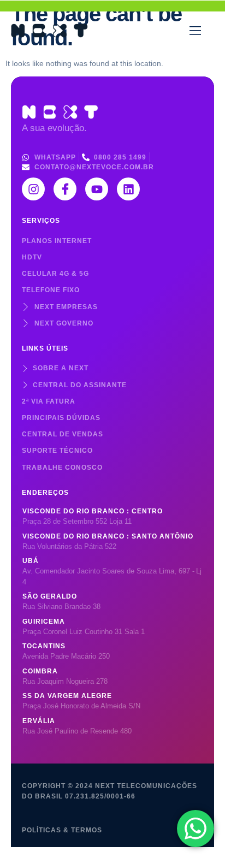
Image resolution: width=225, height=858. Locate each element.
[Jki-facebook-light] (65, 188)
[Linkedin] (128, 188)
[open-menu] (195, 31)
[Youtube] (96, 188)
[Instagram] (33, 188)
